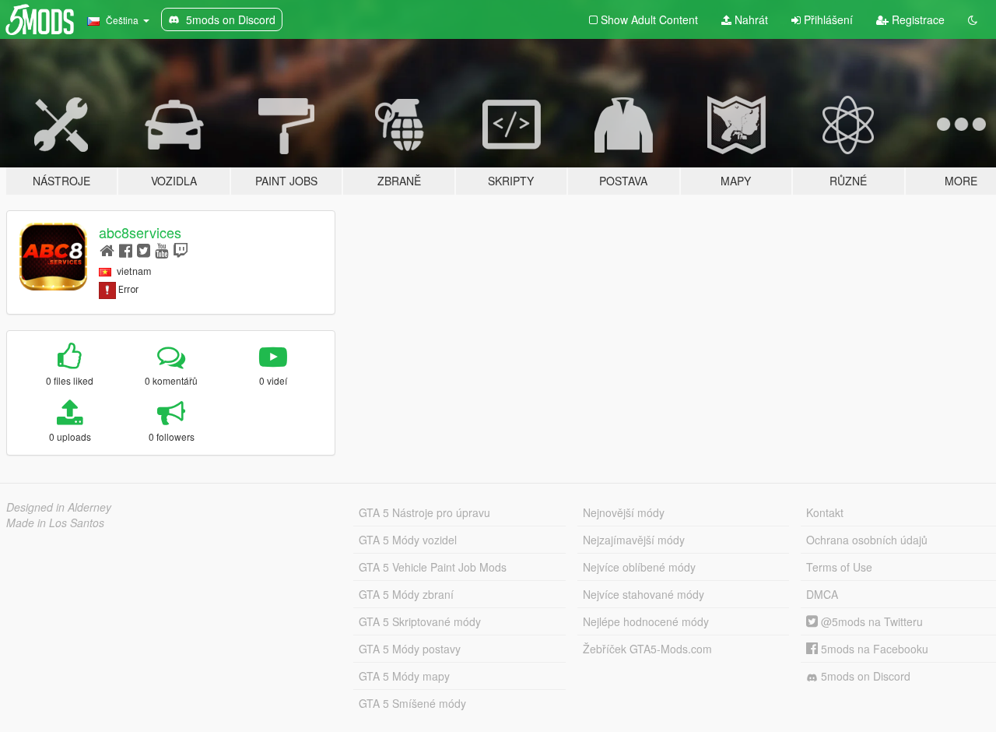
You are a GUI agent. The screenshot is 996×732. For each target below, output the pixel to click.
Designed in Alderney (58, 507)
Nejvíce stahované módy (643, 594)
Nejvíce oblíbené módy (639, 567)
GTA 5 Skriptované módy (420, 621)
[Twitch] (180, 249)
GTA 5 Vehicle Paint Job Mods (433, 567)
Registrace (917, 19)
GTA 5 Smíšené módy (412, 703)
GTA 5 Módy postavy (410, 648)
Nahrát (749, 19)
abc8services (140, 232)
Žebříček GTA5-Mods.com (647, 648)
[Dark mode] (972, 19)
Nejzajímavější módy (634, 539)
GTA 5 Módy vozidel (408, 539)
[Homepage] (107, 249)
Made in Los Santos (55, 522)
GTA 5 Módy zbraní (406, 594)
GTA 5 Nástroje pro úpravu (424, 512)
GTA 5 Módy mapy (404, 676)
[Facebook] (125, 249)
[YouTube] (161, 249)
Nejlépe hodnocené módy (646, 621)
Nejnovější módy (624, 512)
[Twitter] (143, 249)
